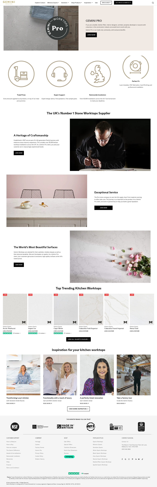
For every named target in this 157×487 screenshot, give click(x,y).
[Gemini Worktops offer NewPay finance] (78, 456)
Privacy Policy (39, 453)
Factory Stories (39, 447)
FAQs (8, 462)
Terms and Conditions (12, 468)
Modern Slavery (39, 459)
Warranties (9, 459)
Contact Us (125, 441)
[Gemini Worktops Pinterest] (132, 459)
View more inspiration (78, 409)
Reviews (66, 453)
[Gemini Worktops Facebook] (122, 459)
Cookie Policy (39, 456)
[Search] (153, 3)
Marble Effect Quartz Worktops (102, 462)
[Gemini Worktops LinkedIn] (136, 459)
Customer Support (12, 438)
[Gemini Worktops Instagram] (129, 459)
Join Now (91, 35)
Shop (65, 438)
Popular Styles (98, 438)
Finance (8, 465)
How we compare (11, 447)
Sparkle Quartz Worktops (100, 465)
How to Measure (11, 441)
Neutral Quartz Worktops (100, 459)
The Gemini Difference (13, 450)
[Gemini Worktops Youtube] (139, 459)
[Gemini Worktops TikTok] (142, 459)
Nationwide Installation (13, 456)
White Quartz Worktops (100, 450)
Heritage (37, 441)
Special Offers (68, 444)
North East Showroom (70, 450)
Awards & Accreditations (13, 453)
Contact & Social (127, 438)
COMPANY (38, 438)
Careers (37, 444)
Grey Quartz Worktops (99, 456)
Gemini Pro (38, 450)
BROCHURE (105, 2)
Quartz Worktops (98, 441)
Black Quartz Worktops (99, 453)
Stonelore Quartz (98, 447)
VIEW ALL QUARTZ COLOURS (78, 339)
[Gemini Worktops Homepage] (9, 2)
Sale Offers (67, 441)
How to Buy (9, 444)
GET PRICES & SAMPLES (122, 2)
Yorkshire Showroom (70, 447)
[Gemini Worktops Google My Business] (125, 459)
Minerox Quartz (97, 444)
